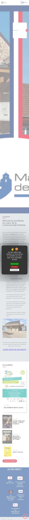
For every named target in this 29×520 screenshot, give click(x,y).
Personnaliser (14, 270)
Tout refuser (14, 267)
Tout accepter (14, 264)
